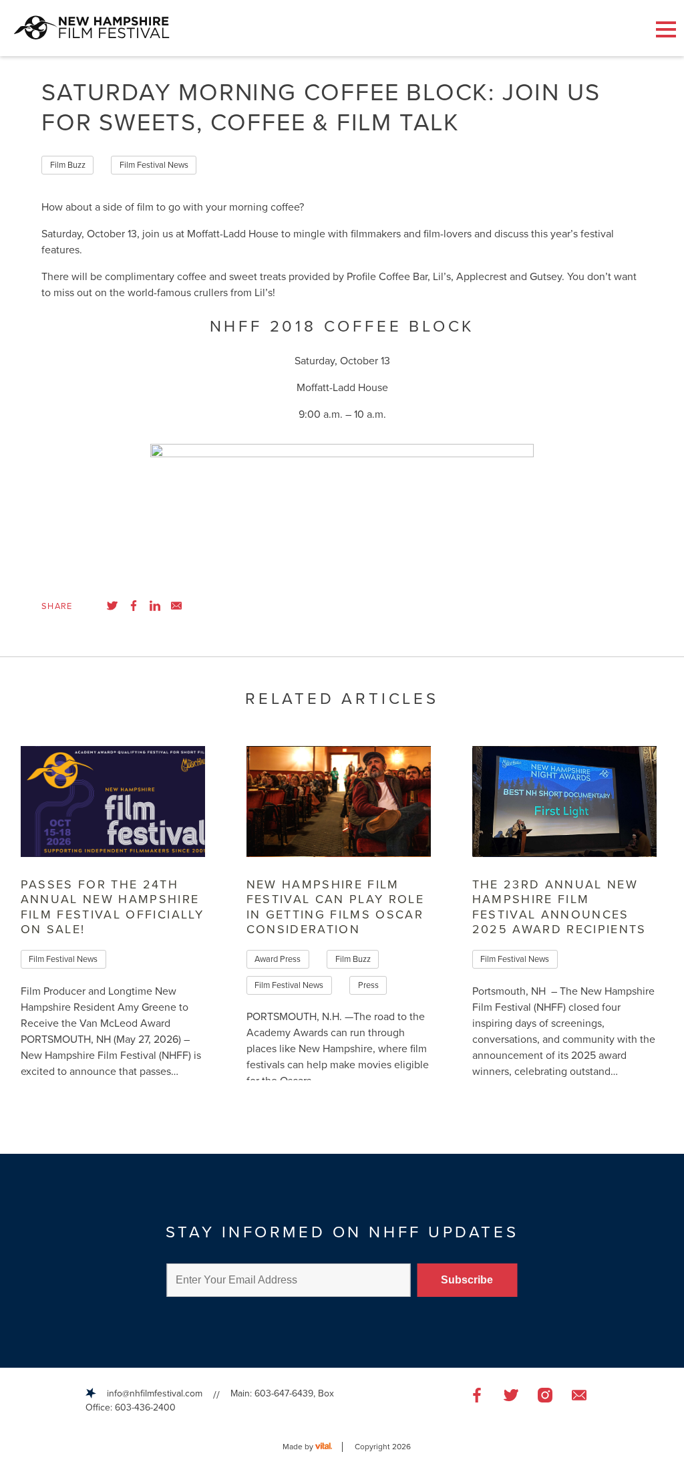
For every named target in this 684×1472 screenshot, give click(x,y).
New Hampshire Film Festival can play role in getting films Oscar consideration (335, 907)
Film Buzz (68, 165)
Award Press (277, 959)
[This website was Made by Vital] (329, 1447)
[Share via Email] (176, 605)
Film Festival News (154, 165)
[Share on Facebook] (133, 605)
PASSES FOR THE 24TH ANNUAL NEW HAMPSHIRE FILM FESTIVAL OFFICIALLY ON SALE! (112, 907)
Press (368, 985)
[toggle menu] (666, 29)
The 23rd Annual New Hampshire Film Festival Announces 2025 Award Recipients (559, 907)
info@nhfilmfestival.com (154, 1393)
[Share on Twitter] (112, 605)
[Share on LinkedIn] (155, 605)
